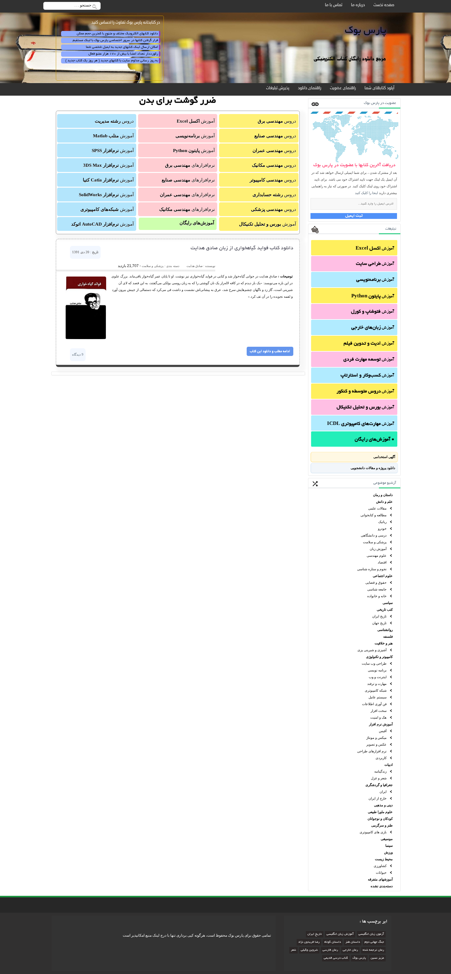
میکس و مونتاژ (376, 737)
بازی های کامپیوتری (373, 832)
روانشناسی (385, 630)
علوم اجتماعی (383, 576)
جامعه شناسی (377, 589)
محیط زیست (384, 859)
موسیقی (387, 839)
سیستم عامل (377, 697)
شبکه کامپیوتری (376, 690)
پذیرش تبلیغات (277, 88)
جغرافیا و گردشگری (379, 785)
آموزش (375, 248)
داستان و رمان (383, 495)
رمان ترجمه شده (373, 950)
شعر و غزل (379, 778)
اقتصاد (382, 562)
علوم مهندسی (377, 555)
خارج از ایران (377, 798)
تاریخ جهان (379, 623)
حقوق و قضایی (376, 582)
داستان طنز (352, 942)
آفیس (383, 731)
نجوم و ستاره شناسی (372, 569)
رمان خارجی (350, 950)
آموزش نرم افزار (381, 724)
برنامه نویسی (377, 670)
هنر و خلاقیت (384, 643)
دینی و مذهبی (383, 805)
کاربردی (381, 758)
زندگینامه (380, 771)
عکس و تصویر (376, 744)
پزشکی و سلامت (375, 542)
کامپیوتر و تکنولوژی (379, 657)
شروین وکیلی (309, 950)
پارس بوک (359, 958)
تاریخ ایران (379, 616)
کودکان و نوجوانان (380, 818)
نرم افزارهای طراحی (372, 751)
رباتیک (382, 522)
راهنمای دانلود (309, 88)
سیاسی (388, 603)
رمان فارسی (330, 950)
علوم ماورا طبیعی (380, 812)
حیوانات (381, 872)
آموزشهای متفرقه (380, 879)
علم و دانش (384, 501)
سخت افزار (379, 710)
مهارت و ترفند (377, 684)
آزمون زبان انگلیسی (371, 934)
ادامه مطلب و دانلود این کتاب (270, 351)
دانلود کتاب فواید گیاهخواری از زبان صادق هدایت (242, 248)
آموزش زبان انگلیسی (340, 934)
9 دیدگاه (77, 354)
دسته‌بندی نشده (382, 886)
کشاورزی (380, 866)
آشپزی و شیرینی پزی (372, 650)
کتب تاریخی (385, 609)
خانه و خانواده (377, 596)
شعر (293, 950)
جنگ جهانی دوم (374, 942)
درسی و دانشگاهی (374, 535)
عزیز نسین (377, 958)
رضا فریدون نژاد (309, 942)
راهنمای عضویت (343, 88)
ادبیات (388, 764)
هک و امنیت (378, 717)
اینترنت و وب (378, 677)
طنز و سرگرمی (382, 825)
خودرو (382, 528)
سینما (389, 845)
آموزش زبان (378, 549)
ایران (383, 791)
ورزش (388, 852)
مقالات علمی (377, 508)
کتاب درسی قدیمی (336, 958)
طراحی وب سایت (374, 663)
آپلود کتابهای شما (379, 88)
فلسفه (388, 636)
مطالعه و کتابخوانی (373, 515)
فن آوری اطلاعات (374, 704)
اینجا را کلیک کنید (366, 193)
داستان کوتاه (332, 942)
